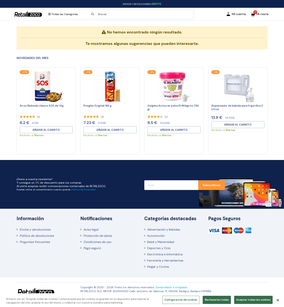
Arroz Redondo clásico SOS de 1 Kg (42, 105)
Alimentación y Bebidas (163, 229)
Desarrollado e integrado (171, 287)
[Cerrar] (278, 300)
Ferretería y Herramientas (165, 260)
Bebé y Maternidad (160, 242)
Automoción (156, 236)
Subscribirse (211, 185)
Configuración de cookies (180, 299)
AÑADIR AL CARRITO (46, 130)
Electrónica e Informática (165, 254)
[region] (142, 300)
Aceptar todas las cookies (253, 299)
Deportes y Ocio (159, 248)
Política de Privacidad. (83, 189)
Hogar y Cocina (158, 267)
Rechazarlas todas (217, 299)
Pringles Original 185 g (97, 105)
